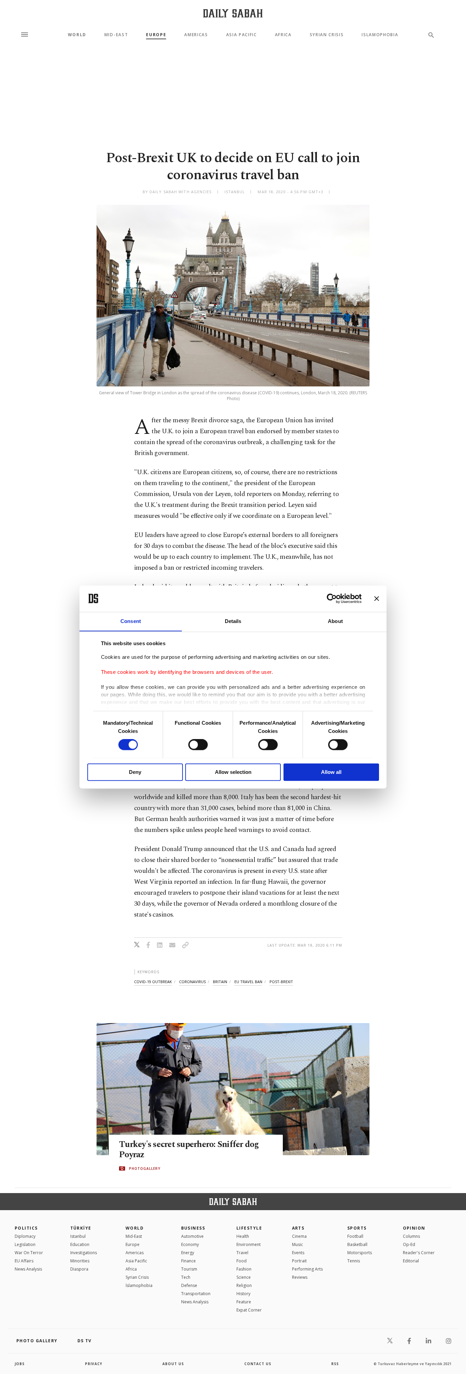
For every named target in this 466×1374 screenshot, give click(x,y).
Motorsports (359, 1253)
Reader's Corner (419, 1253)
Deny (135, 772)
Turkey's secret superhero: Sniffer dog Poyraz (189, 1149)
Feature (243, 1302)
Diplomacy (25, 1236)
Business (193, 1228)
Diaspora (79, 1269)
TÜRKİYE (80, 1228)
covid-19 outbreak (153, 981)
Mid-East (116, 35)
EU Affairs (24, 1261)
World (77, 35)
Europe (156, 35)
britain (220, 981)
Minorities (79, 1261)
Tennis (353, 1261)
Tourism (189, 1269)
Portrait (299, 1261)
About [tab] (335, 621)
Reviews (299, 1277)
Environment (248, 1244)
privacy (93, 1363)
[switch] (198, 744)
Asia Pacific (241, 35)
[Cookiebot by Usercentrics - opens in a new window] (332, 598)
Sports (357, 1228)
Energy (187, 1253)
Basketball (357, 1244)
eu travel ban (248, 981)
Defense (189, 1285)
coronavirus (192, 981)
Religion (244, 1285)
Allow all (331, 772)
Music (297, 1244)
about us (173, 1363)
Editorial (411, 1261)
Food (241, 1261)
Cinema (299, 1236)
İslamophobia (139, 1285)
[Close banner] (376, 598)
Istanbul (78, 1236)
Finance (188, 1261)
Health (242, 1236)
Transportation (195, 1294)
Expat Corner (249, 1310)
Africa (283, 35)
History (243, 1294)
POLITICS (26, 1228)
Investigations (83, 1253)
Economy (190, 1244)
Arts (298, 1228)
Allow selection (233, 772)
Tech (185, 1277)
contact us (257, 1363)
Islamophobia (380, 35)
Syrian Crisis (327, 35)
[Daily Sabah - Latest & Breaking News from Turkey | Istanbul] (233, 13)
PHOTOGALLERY (144, 1168)
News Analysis (28, 1269)
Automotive (192, 1236)
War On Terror (29, 1253)
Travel (242, 1253)
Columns (411, 1236)
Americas (196, 35)
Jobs (20, 1363)
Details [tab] (233, 621)
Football (355, 1236)
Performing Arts (307, 1269)
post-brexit (281, 981)
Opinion (414, 1228)
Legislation (25, 1244)
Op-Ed (409, 1244)
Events (298, 1253)
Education (79, 1244)
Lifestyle (249, 1228)
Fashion (243, 1269)
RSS (335, 1363)
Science (243, 1277)
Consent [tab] (130, 621)
